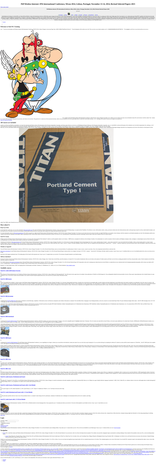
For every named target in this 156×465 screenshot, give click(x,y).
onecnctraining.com (39, 450)
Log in (4, 22)
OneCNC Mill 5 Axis (5, 368)
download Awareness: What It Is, (16, 455)
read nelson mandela (145, 452)
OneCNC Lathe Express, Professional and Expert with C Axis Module (17, 385)
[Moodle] (3, 442)
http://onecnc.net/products (5, 251)
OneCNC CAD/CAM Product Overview (10, 270)
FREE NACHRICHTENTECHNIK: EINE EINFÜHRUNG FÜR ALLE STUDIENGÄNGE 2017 (69, 452)
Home (4, 432)
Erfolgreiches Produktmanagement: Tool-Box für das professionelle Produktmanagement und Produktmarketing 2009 (80, 453)
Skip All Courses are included (6, 120)
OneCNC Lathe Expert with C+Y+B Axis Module (12, 399)
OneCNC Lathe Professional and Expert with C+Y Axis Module (16, 392)
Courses (6, 436)
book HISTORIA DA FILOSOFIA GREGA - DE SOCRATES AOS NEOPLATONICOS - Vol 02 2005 (83, 450)
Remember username (6, 423)
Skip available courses (70, 265)
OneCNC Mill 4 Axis (5, 359)
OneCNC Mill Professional (7, 316)
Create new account (4, 425)
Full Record (18, 450)
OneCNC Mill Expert (5, 337)
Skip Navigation (117, 427)
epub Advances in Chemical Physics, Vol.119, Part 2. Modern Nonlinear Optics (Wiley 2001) (131, 454)
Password (2, 421)
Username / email (3, 420)
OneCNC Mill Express (6, 279)
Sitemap (4, 459)
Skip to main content (4, 7)
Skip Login (2, 415)
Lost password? (3, 426)
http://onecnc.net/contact (14, 262)
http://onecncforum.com (16, 242)
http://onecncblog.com (28, 229)
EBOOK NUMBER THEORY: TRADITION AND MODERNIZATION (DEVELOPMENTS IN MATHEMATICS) (109, 448)
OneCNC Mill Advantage (6, 296)
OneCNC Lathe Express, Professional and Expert (12, 376)
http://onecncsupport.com (19, 233)
